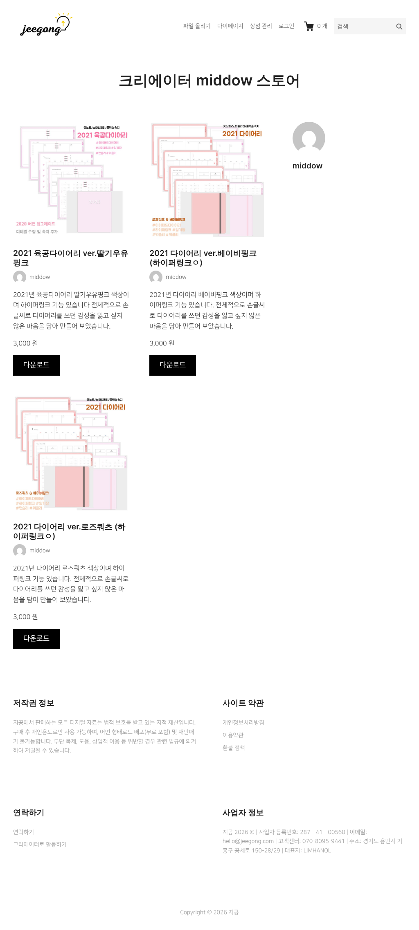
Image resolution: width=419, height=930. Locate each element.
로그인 (286, 26)
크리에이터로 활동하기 (40, 844)
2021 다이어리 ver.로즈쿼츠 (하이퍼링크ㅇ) (69, 531)
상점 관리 (261, 26)
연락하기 (23, 832)
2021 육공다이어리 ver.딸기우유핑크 (70, 258)
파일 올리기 (197, 26)
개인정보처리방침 (243, 722)
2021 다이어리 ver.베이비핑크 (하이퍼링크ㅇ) (203, 258)
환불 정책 (234, 748)
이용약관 (233, 735)
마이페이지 (230, 26)
